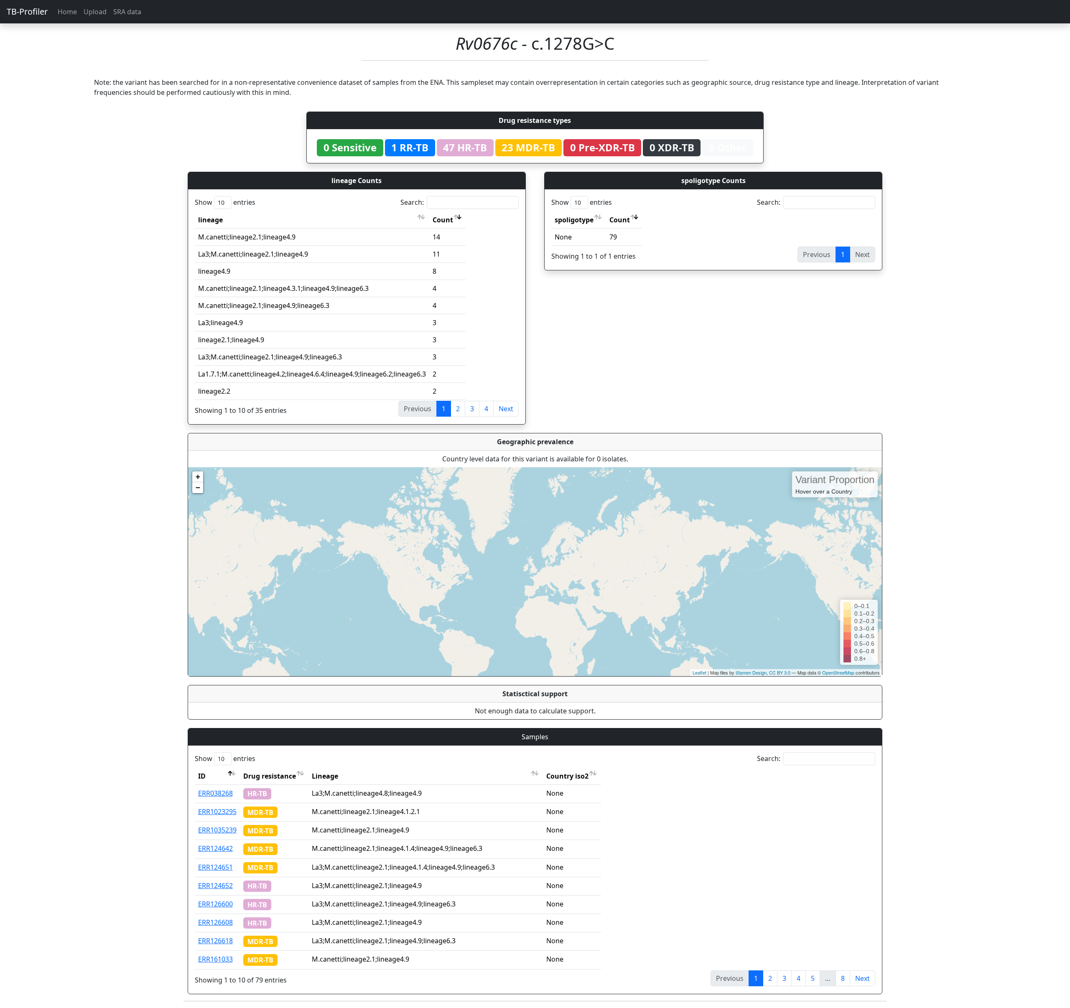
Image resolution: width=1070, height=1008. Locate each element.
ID (202, 776)
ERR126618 (215, 940)
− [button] (198, 487)
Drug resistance (269, 776)
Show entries (225, 202)
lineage (210, 219)
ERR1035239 (217, 830)
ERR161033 (215, 959)
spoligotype (574, 219)
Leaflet (699, 672)
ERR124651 (215, 867)
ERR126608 (215, 922)
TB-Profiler (27, 11)
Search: (412, 202)
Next (506, 408)
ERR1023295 (217, 811)
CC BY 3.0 (779, 672)
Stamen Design (751, 672)
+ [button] (198, 476)
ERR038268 (215, 793)
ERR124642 (215, 848)
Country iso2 (567, 776)
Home (67, 11)
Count (443, 219)
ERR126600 (215, 904)
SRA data (127, 11)
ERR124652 (215, 885)
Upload (95, 11)
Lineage (325, 776)
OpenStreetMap (838, 672)
